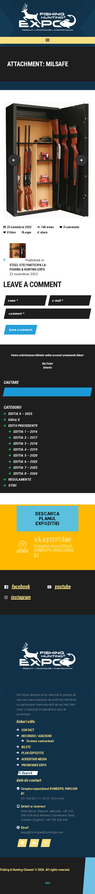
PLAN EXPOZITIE (32, 753)
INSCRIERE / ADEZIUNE (36, 736)
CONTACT (27, 730)
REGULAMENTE (19, 480)
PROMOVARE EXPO (33, 765)
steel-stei (12, 160)
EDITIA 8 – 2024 (25, 474)
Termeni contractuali (40, 741)
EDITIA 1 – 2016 (25, 432)
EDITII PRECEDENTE (23, 426)
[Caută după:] (47, 392)
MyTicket (47, 363)
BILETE (26, 747)
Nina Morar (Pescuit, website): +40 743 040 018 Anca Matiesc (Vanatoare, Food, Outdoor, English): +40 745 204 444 (48, 815)
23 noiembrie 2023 (19, 227)
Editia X (14, 420)
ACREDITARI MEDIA (34, 759)
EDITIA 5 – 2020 (25, 455)
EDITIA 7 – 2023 (25, 468)
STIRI (12, 485)
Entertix (47, 367)
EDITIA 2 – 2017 (25, 438)
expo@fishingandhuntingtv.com (42, 832)
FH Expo (27, 232)
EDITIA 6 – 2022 (25, 462)
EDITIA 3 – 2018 (25, 444)
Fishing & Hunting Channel (17, 870)
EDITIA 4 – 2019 (25, 450)
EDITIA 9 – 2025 (20, 414)
